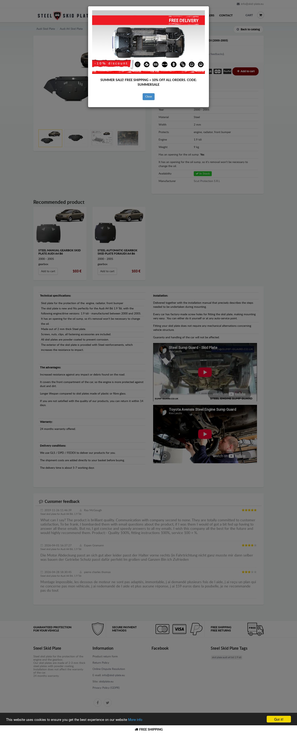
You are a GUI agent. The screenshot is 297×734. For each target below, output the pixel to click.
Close (148, 96)
